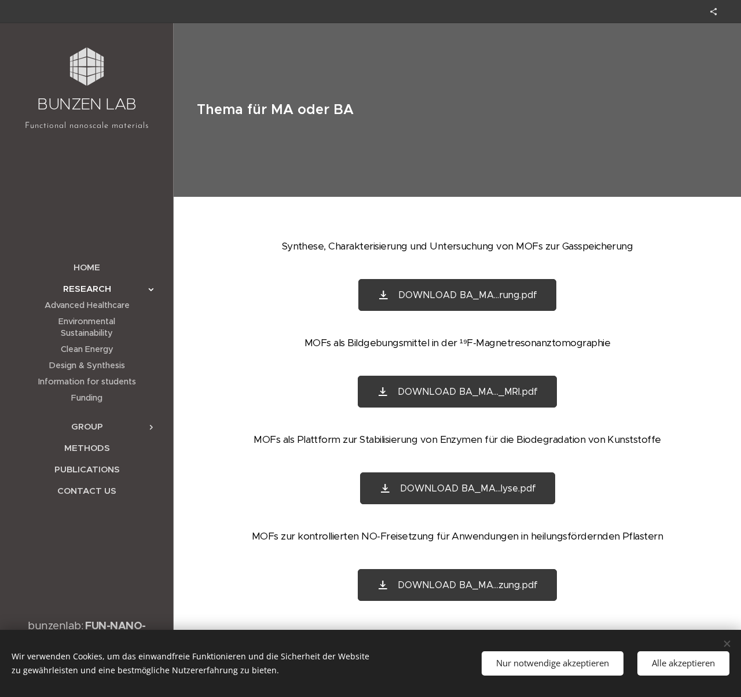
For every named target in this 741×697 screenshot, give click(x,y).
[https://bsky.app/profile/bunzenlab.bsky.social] (713, 11)
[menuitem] (86, 267)
